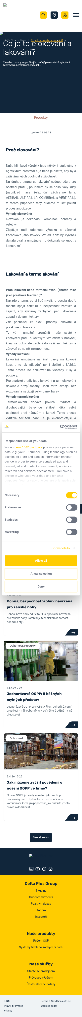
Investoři (41, 916)
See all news (41, 837)
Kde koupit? (54, 15)
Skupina (41, 890)
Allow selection (41, 573)
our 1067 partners (29, 447)
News (23, 40)
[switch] (71, 507)
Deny (41, 586)
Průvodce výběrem (41, 977)
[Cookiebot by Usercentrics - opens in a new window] (60, 427)
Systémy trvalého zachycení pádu (41, 947)
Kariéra (41, 910)
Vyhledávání (43, 15)
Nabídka (76, 15)
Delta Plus (10, 40)
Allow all (41, 560)
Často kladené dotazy (41, 984)
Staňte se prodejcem (41, 971)
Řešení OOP (41, 940)
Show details (61, 548)
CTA (71, 632)
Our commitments (41, 897)
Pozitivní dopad (41, 903)
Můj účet (64, 15)
